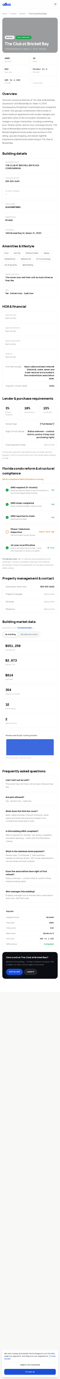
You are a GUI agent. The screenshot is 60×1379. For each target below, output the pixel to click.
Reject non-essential (30, 1364)
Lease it (30, 971)
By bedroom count (29, 634)
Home (4, 13)
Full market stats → (25, 628)
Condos (13, 13)
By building (10, 634)
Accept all (30, 1371)
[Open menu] (55, 4)
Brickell (22, 13)
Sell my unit (14, 971)
